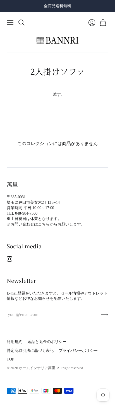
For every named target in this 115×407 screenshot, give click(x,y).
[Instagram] (9, 260)
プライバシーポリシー (78, 351)
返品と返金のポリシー (46, 342)
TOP (10, 359)
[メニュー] (10, 22)
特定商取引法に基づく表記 (30, 351)
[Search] (21, 22)
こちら (44, 224)
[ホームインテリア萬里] (57, 40)
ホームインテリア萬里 (37, 368)
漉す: (57, 94)
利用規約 (14, 342)
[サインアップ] (104, 314)
